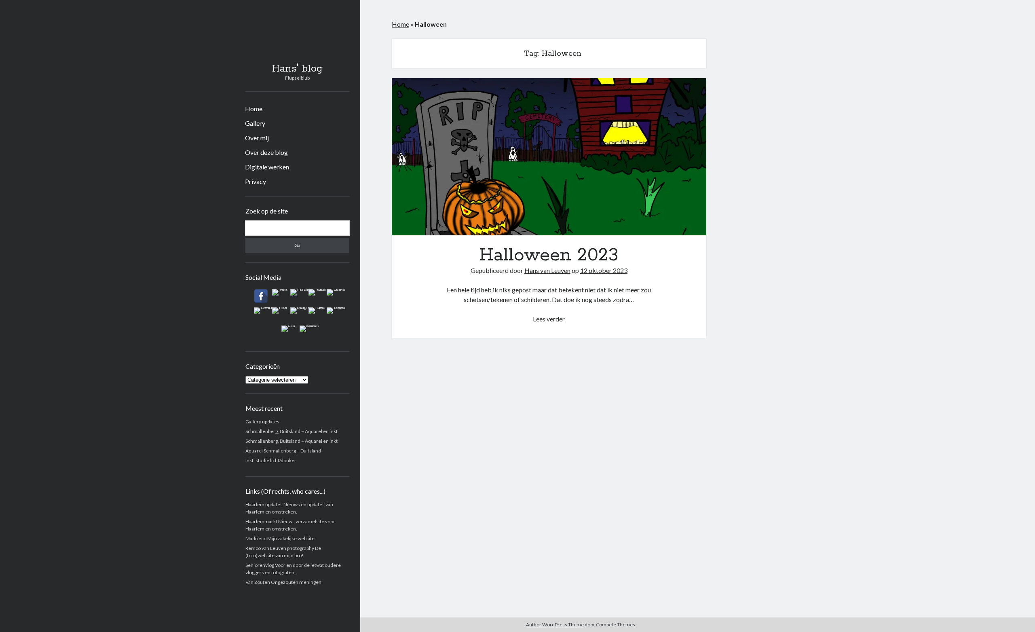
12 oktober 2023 (603, 270)
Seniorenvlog (259, 565)
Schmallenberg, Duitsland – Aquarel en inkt (291, 431)
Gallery (255, 123)
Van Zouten (257, 582)
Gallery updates (262, 422)
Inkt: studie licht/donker (270, 460)
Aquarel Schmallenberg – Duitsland (283, 451)
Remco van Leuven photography (279, 548)
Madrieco (255, 538)
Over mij (257, 138)
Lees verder (549, 319)
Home (253, 108)
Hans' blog (297, 68)
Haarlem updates (264, 504)
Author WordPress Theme (555, 624)
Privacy (255, 181)
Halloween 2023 (549, 156)
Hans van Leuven (547, 270)
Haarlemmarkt (261, 521)
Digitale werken (267, 167)
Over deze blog (266, 152)
